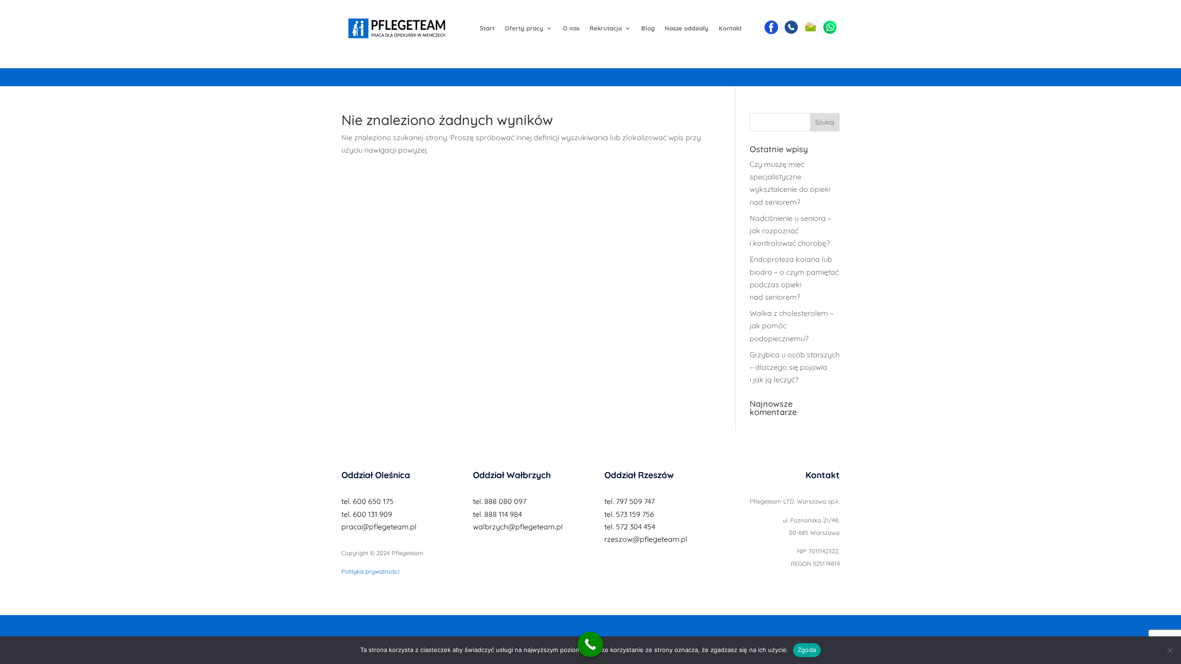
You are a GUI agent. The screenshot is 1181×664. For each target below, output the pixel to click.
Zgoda (807, 649)
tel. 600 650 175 (367, 501)
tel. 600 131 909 (366, 514)
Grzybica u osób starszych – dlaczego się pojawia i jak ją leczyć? (795, 367)
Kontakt (730, 28)
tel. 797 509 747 (629, 501)
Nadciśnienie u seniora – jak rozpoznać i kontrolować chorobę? (790, 230)
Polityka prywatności (370, 571)
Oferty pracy (524, 28)
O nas (571, 28)
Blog (648, 28)
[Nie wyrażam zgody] (1169, 650)
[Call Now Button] (590, 644)
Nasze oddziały (687, 28)
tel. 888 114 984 (497, 514)
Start (487, 28)
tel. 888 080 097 (499, 501)
